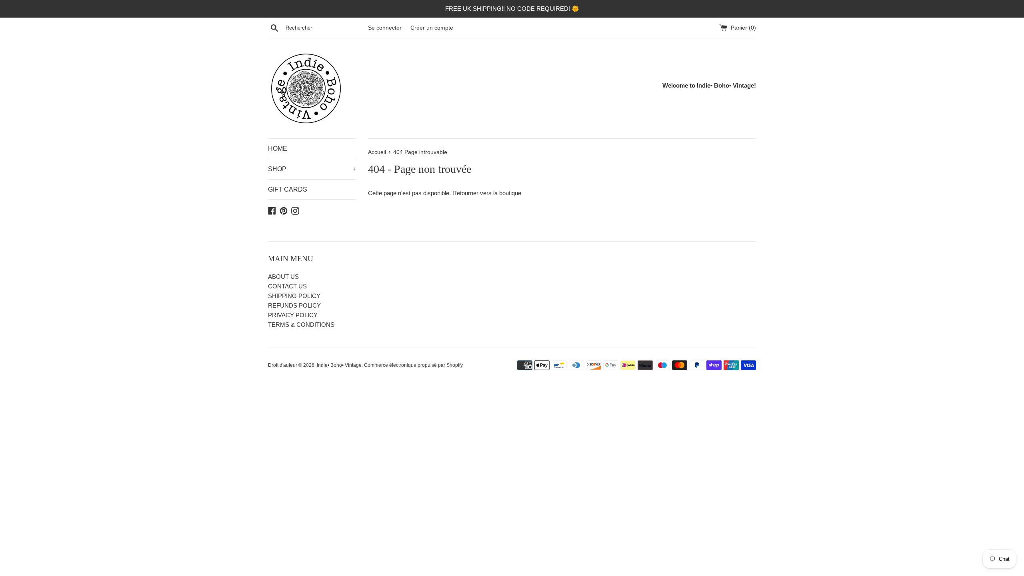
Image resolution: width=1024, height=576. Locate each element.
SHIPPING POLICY (294, 295)
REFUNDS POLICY (294, 305)
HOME (277, 148)
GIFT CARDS (287, 189)
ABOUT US (283, 276)
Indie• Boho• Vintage (339, 365)
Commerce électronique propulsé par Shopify (413, 365)
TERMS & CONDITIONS (301, 324)
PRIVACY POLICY (293, 315)
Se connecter (385, 28)
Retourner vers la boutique (486, 193)
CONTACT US (287, 286)
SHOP (312, 169)
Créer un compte (431, 28)
